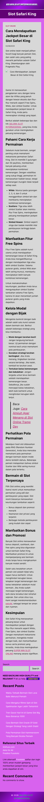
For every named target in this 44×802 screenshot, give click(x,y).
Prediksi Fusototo (11, 753)
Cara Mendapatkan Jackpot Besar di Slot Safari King (21, 36)
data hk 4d (8, 750)
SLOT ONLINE (11, 26)
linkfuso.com (9, 747)
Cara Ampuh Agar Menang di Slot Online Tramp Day (23, 417)
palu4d (9, 603)
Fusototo (20, 759)
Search (6, 664)
